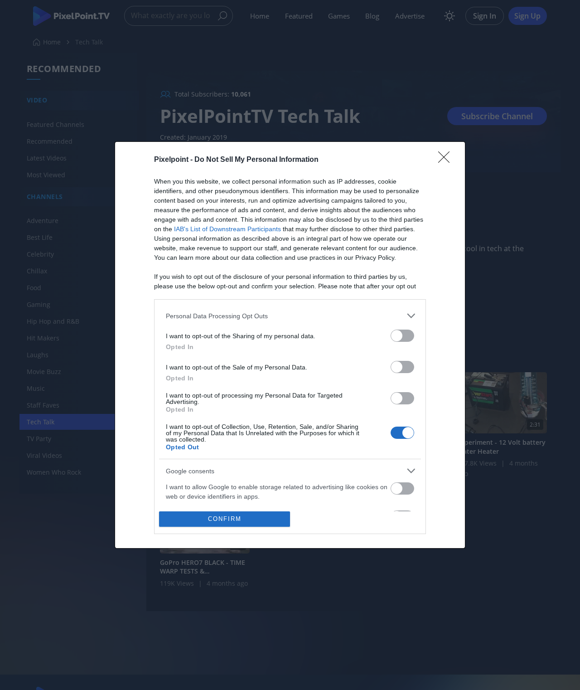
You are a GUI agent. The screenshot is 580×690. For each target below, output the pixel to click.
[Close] (446, 160)
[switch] (402, 336)
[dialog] (290, 345)
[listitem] (290, 316)
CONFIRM (225, 518)
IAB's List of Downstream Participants (227, 229)
